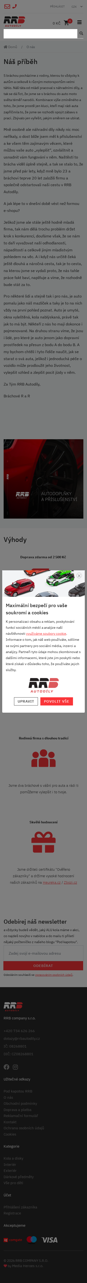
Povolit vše (56, 701)
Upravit (26, 701)
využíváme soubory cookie (46, 633)
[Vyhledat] (80, 33)
